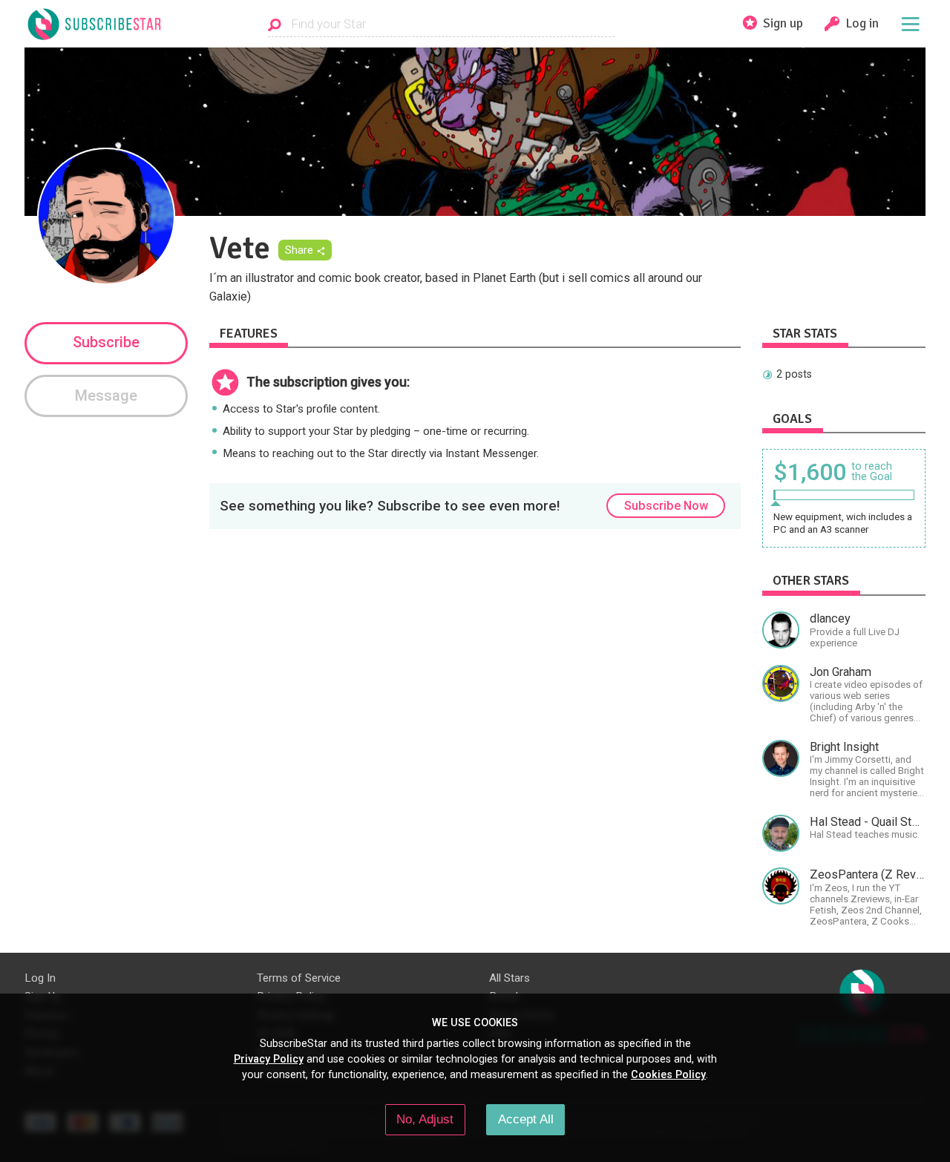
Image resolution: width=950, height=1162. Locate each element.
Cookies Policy (668, 1074)
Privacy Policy (269, 1059)
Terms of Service (299, 978)
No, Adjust (424, 1119)
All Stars (509, 978)
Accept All (526, 1119)
